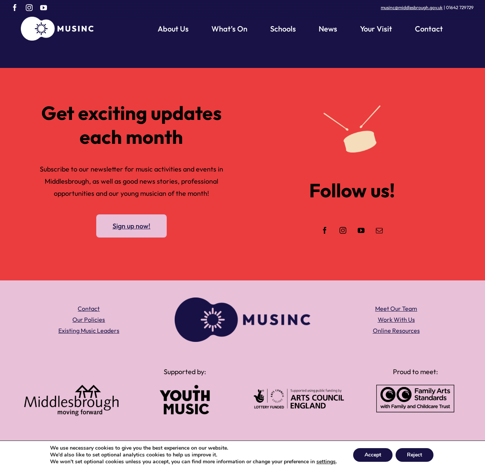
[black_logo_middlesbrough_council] (71, 388)
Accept (373, 454)
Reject (414, 454)
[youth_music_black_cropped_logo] (185, 388)
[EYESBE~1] (415, 388)
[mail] (379, 230)
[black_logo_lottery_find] (298, 391)
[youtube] (43, 7)
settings (326, 461)
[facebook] (14, 7)
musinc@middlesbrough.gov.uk (412, 7)
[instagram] (29, 7)
